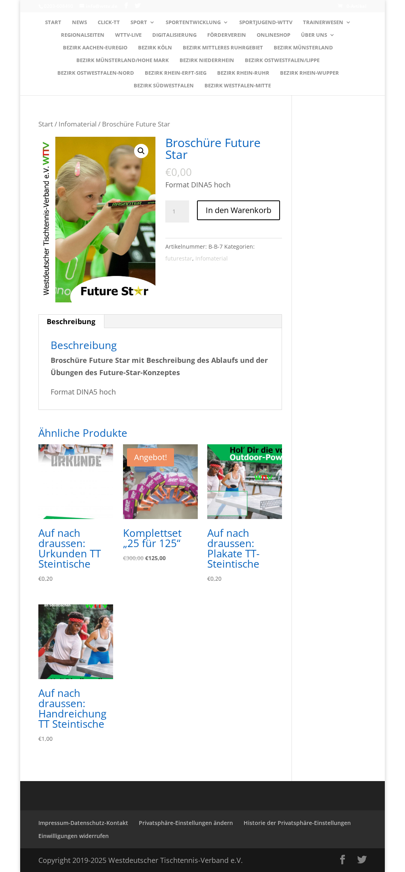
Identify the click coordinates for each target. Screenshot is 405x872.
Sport (139, 22)
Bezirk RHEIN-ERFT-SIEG (175, 73)
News (79, 22)
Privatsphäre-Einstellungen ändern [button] (186, 823)
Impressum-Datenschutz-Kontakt (83, 823)
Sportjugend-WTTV (265, 22)
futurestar (178, 258)
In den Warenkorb (238, 210)
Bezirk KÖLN (155, 48)
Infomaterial (78, 123)
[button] (141, 151)
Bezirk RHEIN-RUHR (243, 73)
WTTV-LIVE (128, 35)
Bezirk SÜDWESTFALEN (164, 86)
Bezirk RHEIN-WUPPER (309, 73)
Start (53, 22)
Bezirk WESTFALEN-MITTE (237, 86)
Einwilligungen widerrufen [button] (73, 836)
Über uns (314, 35)
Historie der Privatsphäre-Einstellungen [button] (297, 823)
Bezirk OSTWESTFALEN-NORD (95, 73)
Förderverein (226, 35)
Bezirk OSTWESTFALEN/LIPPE (282, 60)
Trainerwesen (323, 22)
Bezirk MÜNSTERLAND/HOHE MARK (122, 60)
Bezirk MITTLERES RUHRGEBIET (223, 48)
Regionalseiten (82, 35)
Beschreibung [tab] (71, 321)
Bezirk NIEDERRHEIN (207, 60)
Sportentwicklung (193, 22)
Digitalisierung (174, 35)
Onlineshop (273, 35)
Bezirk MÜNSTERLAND (303, 48)
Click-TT (109, 22)
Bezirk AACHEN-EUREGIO (95, 48)
